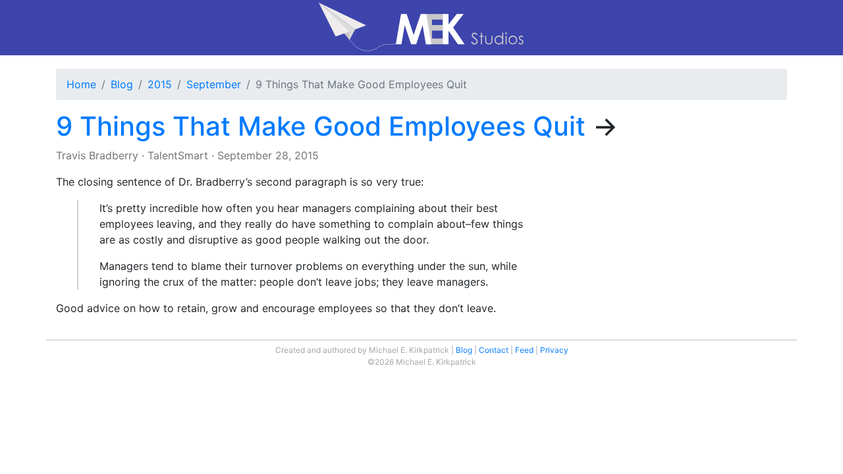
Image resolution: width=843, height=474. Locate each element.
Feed (524, 350)
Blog (122, 84)
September (213, 84)
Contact (493, 350)
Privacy (554, 350)
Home (81, 84)
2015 (160, 84)
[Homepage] (421, 27)
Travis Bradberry (97, 155)
